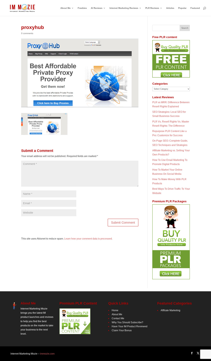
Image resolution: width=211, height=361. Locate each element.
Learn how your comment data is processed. (88, 238)
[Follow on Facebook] (191, 353)
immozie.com (47, 353)
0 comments (27, 33)
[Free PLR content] (171, 59)
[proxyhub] (44, 132)
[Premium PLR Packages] (171, 241)
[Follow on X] (198, 353)
